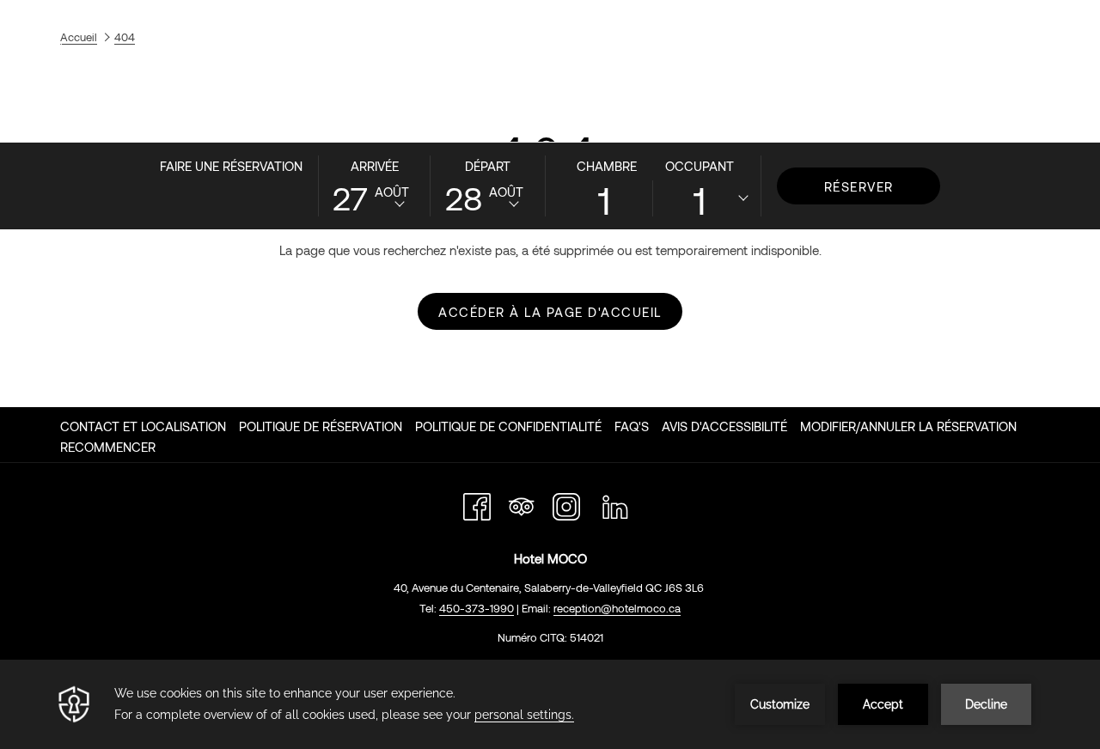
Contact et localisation (143, 426)
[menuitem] (131, 119)
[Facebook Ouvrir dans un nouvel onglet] (477, 503)
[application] (550, 704)
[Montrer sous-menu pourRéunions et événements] (780, 119)
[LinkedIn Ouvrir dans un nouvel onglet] (615, 503)
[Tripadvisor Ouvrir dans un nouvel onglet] (521, 503)
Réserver (859, 186)
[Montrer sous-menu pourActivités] (910, 119)
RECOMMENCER (108, 446)
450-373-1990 (1006, 45)
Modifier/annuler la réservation (908, 426)
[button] (374, 184)
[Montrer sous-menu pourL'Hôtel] (185, 119)
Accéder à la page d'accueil (550, 312)
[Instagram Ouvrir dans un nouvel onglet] (566, 503)
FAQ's (631, 426)
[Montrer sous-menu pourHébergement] (352, 119)
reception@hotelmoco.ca (617, 608)
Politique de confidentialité (508, 426)
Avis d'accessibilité (724, 426)
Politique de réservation (320, 426)
